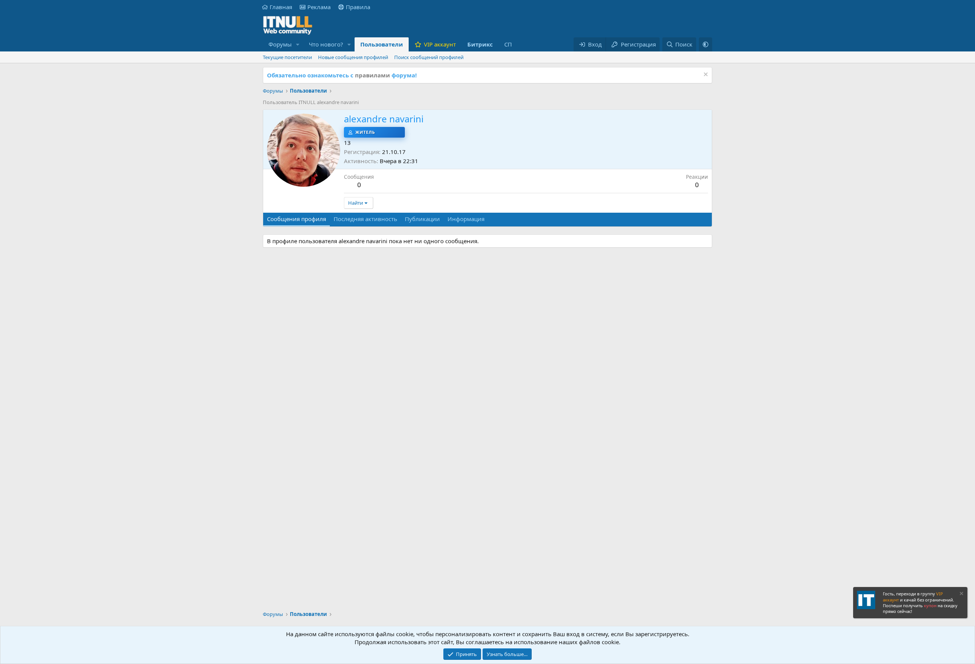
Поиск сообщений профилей (429, 57)
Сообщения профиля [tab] (296, 219)
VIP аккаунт (440, 44)
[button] (297, 44)
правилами (372, 75)
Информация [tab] (466, 219)
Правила (358, 7)
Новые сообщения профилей (353, 57)
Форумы (280, 44)
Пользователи (381, 44)
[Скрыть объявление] (705, 75)
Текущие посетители (287, 57)
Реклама (319, 7)
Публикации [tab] (422, 219)
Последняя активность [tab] (365, 219)
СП (508, 44)
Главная (281, 7)
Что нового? (326, 44)
